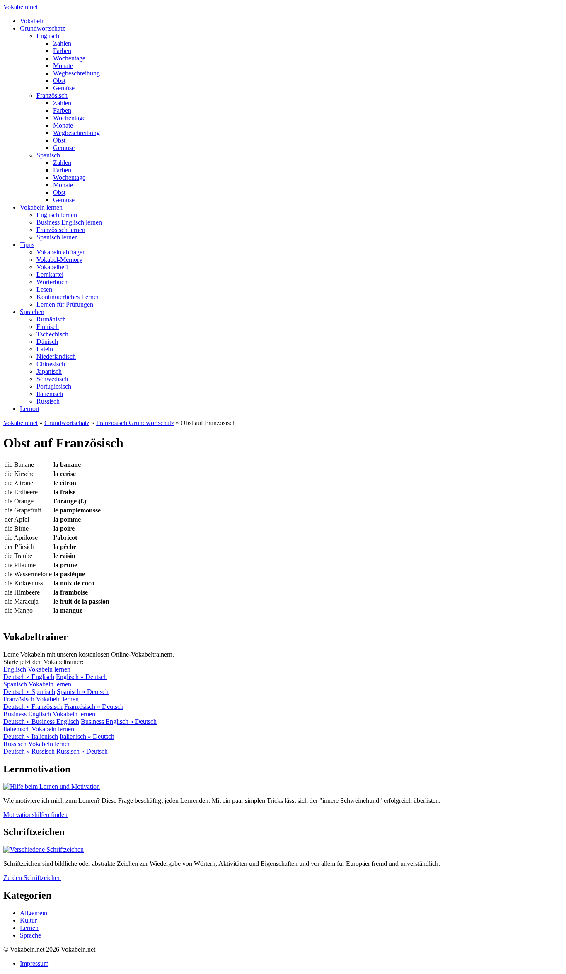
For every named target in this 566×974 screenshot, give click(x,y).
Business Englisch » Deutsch (119, 721)
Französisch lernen (60, 229)
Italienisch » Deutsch (87, 736)
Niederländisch (56, 356)
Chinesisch (50, 363)
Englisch (47, 35)
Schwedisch (52, 378)
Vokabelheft (52, 267)
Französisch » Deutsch (93, 706)
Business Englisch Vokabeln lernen (49, 714)
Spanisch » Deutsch (83, 691)
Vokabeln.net (20, 6)
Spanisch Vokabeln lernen (37, 684)
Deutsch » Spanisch (29, 691)
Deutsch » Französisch (33, 706)
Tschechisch (52, 334)
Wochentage (69, 58)
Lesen (44, 289)
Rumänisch (51, 319)
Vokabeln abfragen (61, 252)
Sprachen (32, 311)
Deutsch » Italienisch (30, 736)
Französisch (52, 95)
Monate (63, 65)
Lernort (29, 408)
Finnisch (47, 326)
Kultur (28, 920)
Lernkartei (49, 274)
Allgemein (33, 912)
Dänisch (47, 341)
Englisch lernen (56, 214)
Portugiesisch (53, 386)
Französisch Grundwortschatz (135, 422)
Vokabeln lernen (41, 207)
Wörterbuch (52, 281)
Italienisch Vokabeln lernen (38, 728)
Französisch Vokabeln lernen (41, 699)
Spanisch (48, 155)
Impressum (34, 963)
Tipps (27, 244)
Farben (62, 50)
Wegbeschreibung (76, 73)
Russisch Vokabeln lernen (37, 743)
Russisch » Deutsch (82, 751)
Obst (59, 80)
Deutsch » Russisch (29, 751)
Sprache (30, 935)
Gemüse (64, 88)
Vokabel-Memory (59, 259)
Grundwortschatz (42, 28)
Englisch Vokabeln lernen (36, 669)
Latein (44, 349)
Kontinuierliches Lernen (68, 296)
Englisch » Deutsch (81, 676)
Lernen (29, 927)
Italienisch (49, 393)
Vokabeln (32, 20)
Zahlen (62, 43)
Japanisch (49, 371)
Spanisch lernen (57, 237)
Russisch (48, 401)
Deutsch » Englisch (28, 676)
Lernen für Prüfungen (64, 304)
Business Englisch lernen (69, 222)
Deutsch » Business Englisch (41, 721)
